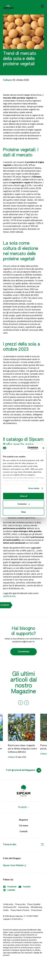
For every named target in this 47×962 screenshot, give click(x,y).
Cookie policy (8, 904)
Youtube (27, 887)
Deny (23, 512)
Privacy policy (20, 904)
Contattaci (23, 652)
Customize (22, 504)
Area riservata (23, 907)
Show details (33, 488)
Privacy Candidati (33, 904)
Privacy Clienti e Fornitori (19, 910)
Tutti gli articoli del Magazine (20, 770)
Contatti (23, 832)
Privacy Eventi (36, 910)
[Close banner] (43, 448)
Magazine (23, 820)
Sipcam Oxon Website (13, 865)
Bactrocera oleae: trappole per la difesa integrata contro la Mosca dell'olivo (22, 748)
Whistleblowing (36, 907)
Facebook (11, 887)
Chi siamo (23, 826)
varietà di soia (9, 596)
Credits (6, 910)
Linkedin (11, 890)
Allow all (23, 496)
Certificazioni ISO (9, 907)
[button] (20, 702)
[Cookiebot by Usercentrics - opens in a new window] (28, 448)
